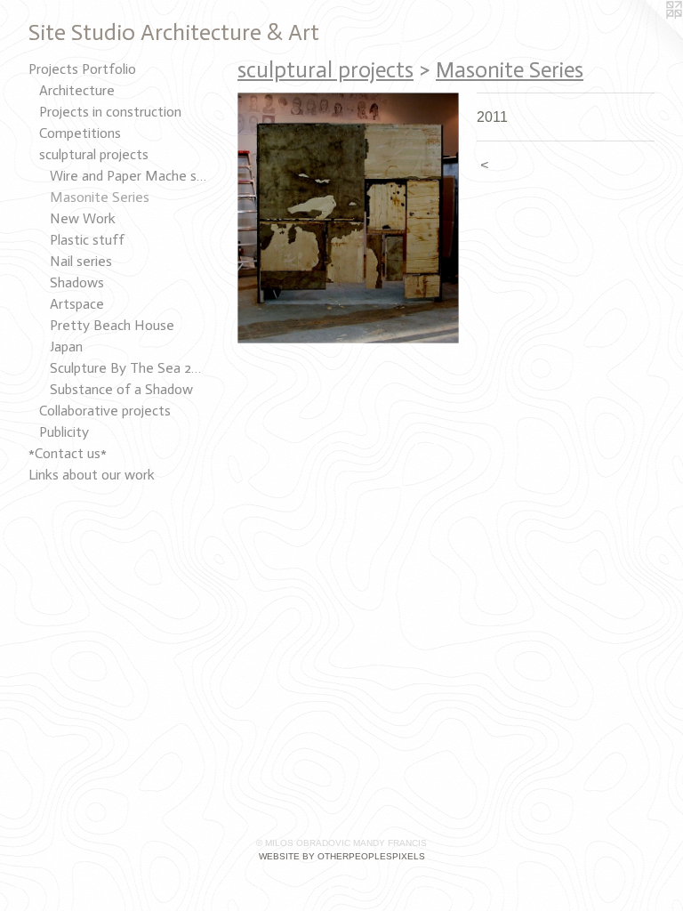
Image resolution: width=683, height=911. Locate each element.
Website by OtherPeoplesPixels (342, 856)
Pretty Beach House (112, 325)
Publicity (64, 431)
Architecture (77, 90)
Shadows (77, 282)
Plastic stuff (87, 239)
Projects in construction (110, 111)
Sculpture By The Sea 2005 (128, 367)
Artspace (77, 303)
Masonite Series (99, 197)
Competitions (80, 133)
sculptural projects (94, 154)
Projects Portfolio (82, 68)
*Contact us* (67, 453)
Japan (66, 346)
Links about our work (91, 474)
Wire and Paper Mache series (128, 175)
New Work (83, 218)
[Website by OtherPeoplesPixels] (647, 35)
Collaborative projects (105, 410)
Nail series (81, 261)
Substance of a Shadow (121, 389)
